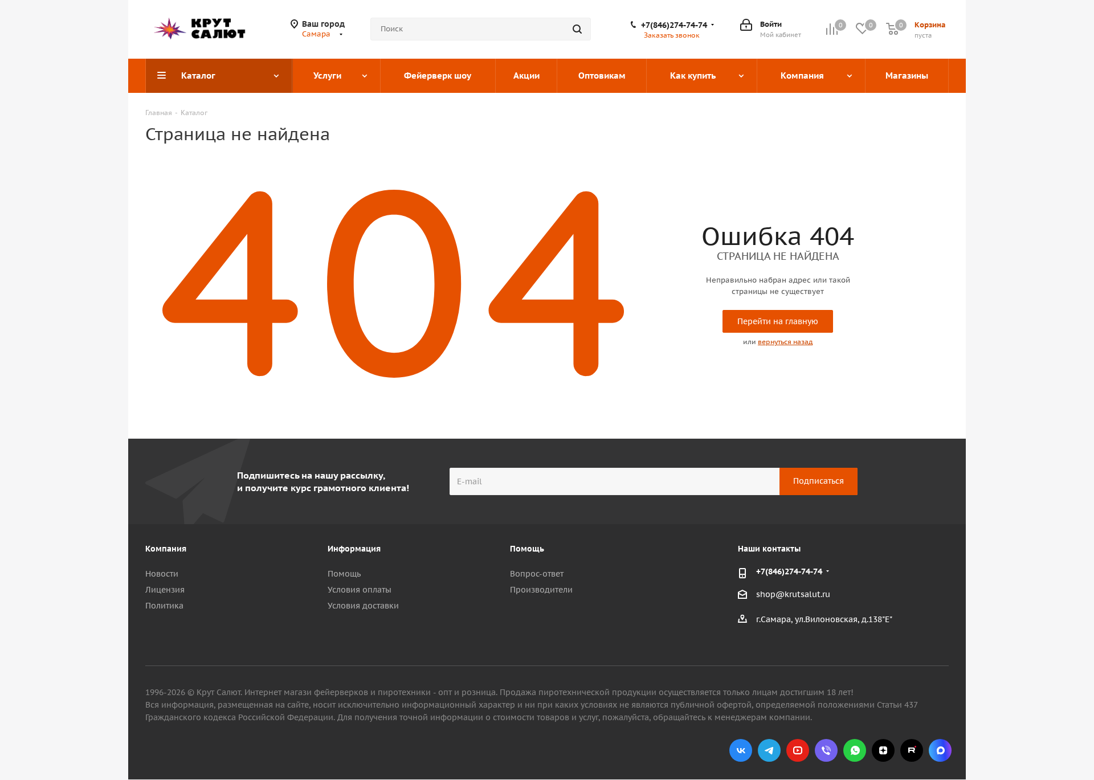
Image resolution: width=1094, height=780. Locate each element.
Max (940, 750)
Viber (826, 750)
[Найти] (577, 29)
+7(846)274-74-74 (674, 25)
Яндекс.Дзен (883, 750)
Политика (164, 606)
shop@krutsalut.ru (793, 594)
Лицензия (165, 590)
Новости (161, 574)
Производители (541, 590)
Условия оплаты (359, 590)
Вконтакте (740, 750)
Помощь (344, 574)
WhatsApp (854, 750)
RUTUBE (911, 750)
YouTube (797, 750)
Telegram (769, 750)
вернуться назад (785, 341)
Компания (165, 549)
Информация (354, 549)
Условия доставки (363, 606)
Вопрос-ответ (537, 574)
